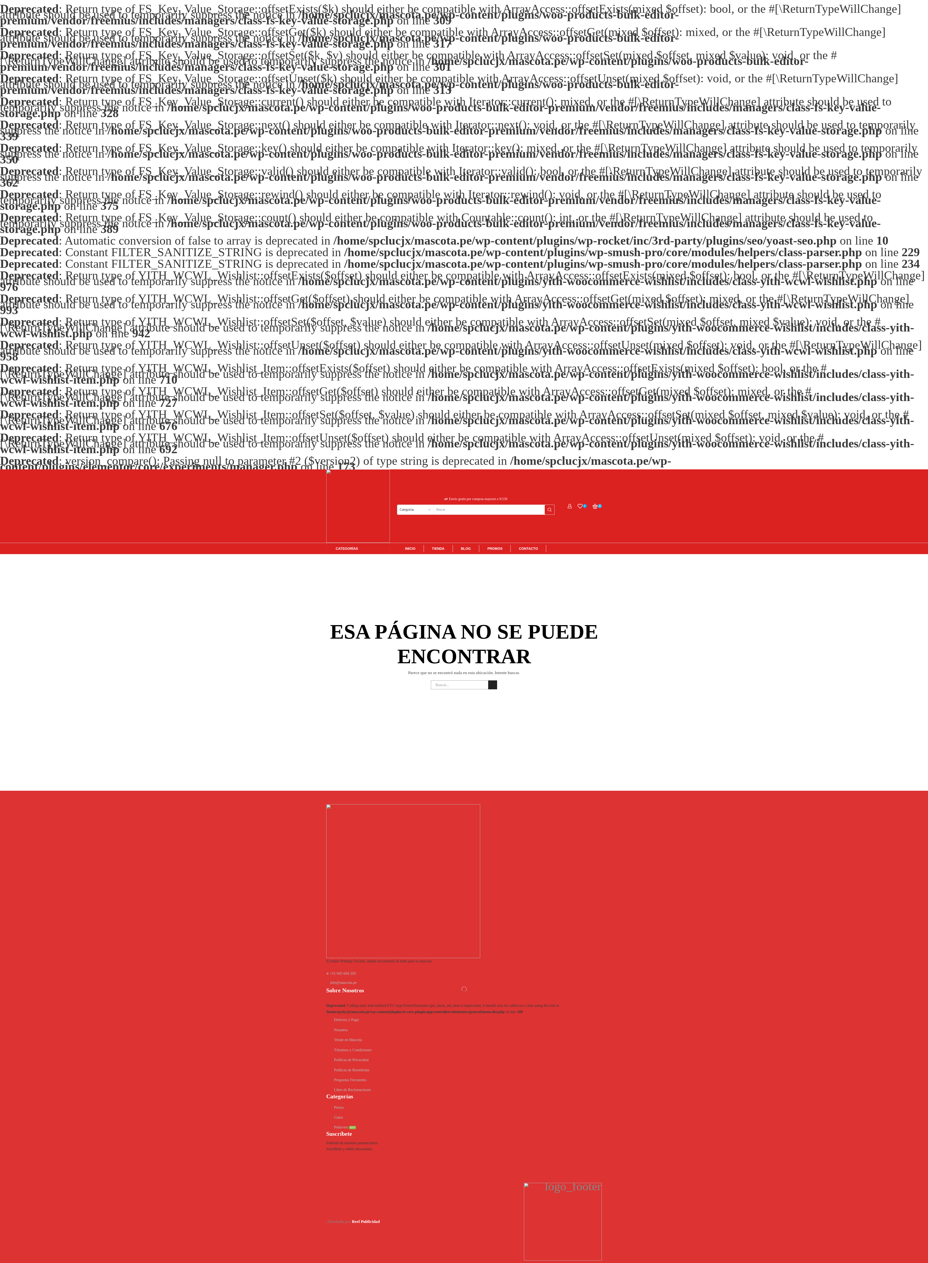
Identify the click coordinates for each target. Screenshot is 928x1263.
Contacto (528, 548)
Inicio (410, 548)
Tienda (438, 548)
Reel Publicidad (366, 1221)
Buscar (492, 684)
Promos (494, 548)
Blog (466, 548)
